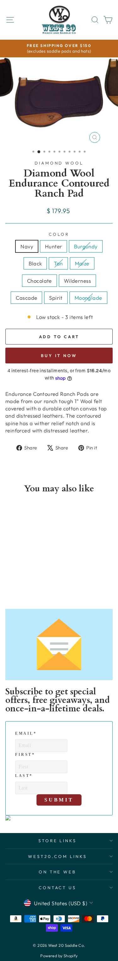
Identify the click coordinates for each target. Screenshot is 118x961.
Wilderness (77, 280)
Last (24, 775)
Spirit (55, 297)
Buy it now (59, 355)
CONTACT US (57, 887)
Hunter (53, 246)
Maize (82, 263)
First (25, 754)
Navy (26, 246)
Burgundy (85, 246)
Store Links (57, 840)
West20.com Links (57, 856)
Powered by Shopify (58, 955)
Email (26, 733)
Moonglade (88, 297)
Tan (58, 263)
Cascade (26, 297)
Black (35, 263)
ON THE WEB (57, 871)
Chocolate (39, 280)
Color (59, 234)
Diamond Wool (59, 162)
